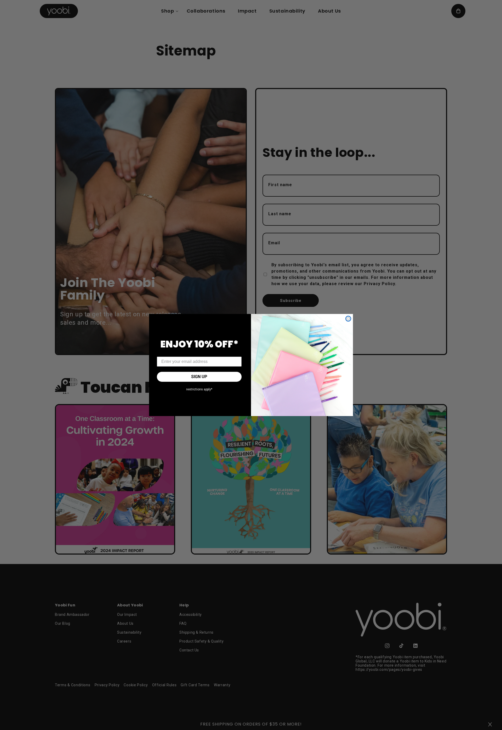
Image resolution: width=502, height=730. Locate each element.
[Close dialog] (348, 318)
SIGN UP (199, 376)
